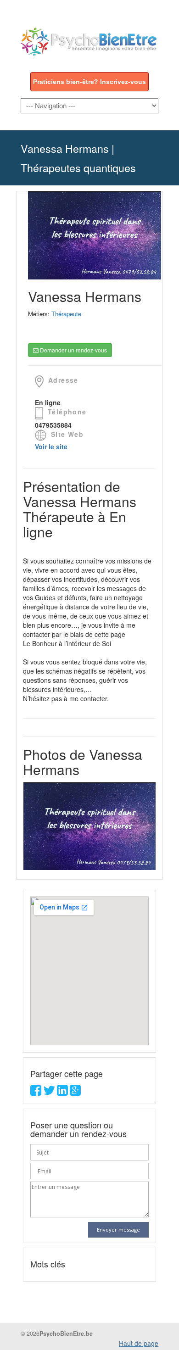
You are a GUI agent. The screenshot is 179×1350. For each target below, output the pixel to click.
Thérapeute (66, 313)
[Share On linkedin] (62, 1092)
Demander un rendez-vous (73, 350)
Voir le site (51, 446)
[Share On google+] (75, 1092)
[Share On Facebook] (35, 1092)
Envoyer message (118, 1229)
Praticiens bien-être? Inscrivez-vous (89, 81)
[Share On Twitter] (49, 1092)
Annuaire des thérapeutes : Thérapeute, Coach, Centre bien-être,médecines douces (89, 37)
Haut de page (138, 1343)
